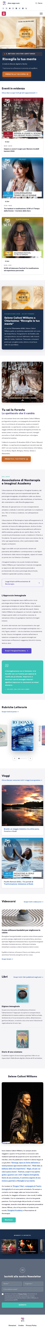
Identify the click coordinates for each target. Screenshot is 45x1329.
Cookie (21, 1325)
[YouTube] (9, 8)
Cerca (40, 3)
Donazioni (12, 1325)
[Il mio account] (4, 14)
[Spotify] (22, 8)
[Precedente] (14, 758)
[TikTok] (19, 8)
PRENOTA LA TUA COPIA (15, 74)
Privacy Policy (22, 1294)
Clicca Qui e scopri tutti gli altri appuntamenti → (19, 93)
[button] (18, 1246)
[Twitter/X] (6, 8)
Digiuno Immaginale (31, 1175)
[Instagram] (13, 8)
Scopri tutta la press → (10, 711)
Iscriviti (22, 1305)
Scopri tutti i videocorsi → (33, 902)
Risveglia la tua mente (26, 1181)
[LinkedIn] (26, 8)
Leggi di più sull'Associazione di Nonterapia (17, 583)
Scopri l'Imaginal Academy (15, 651)
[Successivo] (30, 758)
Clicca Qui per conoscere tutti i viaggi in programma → (22, 780)
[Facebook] (3, 8)
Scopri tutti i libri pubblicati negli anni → (28, 977)
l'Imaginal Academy (14, 1210)
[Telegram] (16, 8)
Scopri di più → (7, 959)
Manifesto (9, 1220)
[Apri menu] (41, 14)
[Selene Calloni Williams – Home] (22, 1320)
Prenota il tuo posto (15, 459)
